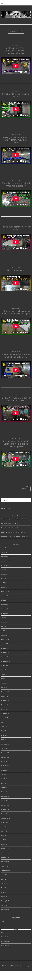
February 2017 (5, 901)
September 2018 (5, 818)
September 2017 (5, 870)
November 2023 (5, 561)
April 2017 (3, 892)
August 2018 (4, 822)
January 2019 (4, 800)
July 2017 (3, 879)
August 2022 (4, 613)
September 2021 (5, 661)
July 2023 (3, 569)
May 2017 (3, 888)
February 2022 (5, 639)
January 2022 (4, 643)
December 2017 (5, 857)
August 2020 (4, 718)
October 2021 (4, 657)
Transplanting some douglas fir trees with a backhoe (16, 184)
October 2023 (4, 565)
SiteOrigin (27, 966)
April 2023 (3, 582)
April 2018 (3, 840)
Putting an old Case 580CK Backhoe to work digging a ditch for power (16, 444)
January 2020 (4, 748)
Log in (2, 932)
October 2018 (4, 813)
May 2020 (3, 731)
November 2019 (5, 757)
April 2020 (3, 735)
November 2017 (5, 861)
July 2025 (3, 548)
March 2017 (4, 896)
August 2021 (4, 665)
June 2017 (4, 883)
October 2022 (4, 609)
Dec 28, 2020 (16, 45)
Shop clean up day (16, 270)
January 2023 (4, 596)
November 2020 (5, 704)
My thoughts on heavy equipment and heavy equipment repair (16, 50)
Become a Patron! (6, 508)
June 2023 (4, 574)
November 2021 (5, 652)
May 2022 (3, 626)
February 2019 (5, 796)
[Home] (16, 18)
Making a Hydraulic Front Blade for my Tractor (13, 523)
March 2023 (4, 587)
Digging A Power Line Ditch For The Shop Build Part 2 (16, 399)
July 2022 (3, 617)
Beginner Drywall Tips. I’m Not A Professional (13, 532)
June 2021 (4, 674)
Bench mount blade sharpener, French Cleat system (14, 536)
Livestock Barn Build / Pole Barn (9, 527)
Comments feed (5, 941)
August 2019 (4, 770)
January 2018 (4, 853)
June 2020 (4, 726)
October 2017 (4, 866)
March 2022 (4, 635)
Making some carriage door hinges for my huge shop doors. (16, 140)
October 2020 (4, 709)
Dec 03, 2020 (16, 438)
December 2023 (5, 556)
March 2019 (4, 792)
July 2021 (3, 670)
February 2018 (5, 848)
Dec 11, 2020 (16, 308)
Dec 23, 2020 (16, 91)
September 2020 (5, 713)
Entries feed (4, 937)
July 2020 (3, 722)
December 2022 (5, 600)
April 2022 (3, 630)
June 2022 (4, 622)
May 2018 (3, 835)
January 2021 (4, 696)
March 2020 (4, 739)
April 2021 (3, 683)
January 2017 (4, 905)
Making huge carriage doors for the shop (16, 228)
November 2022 (5, 604)
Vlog (2, 921)
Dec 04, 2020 (16, 395)
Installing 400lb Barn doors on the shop (16, 95)
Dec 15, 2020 (16, 223)
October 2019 (4, 761)
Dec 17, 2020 (16, 180)
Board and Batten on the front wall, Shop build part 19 (16, 355)
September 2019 (5, 766)
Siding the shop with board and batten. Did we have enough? (16, 312)
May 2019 (3, 783)
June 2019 (4, 779)
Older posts (26, 488)
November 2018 (5, 809)
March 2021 (4, 687)
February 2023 (5, 591)
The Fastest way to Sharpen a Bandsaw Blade (13, 519)
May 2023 (3, 578)
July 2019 (3, 774)
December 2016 (5, 909)
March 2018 (4, 844)
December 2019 (5, 752)
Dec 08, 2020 (16, 351)
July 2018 (3, 827)
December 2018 (5, 805)
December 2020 (5, 700)
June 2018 (4, 831)
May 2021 (3, 678)
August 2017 (4, 874)
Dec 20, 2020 (16, 134)
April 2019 (3, 787)
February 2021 (5, 691)
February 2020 (5, 744)
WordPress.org (5, 945)
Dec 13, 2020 (16, 267)
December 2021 (5, 648)
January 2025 (4, 552)
